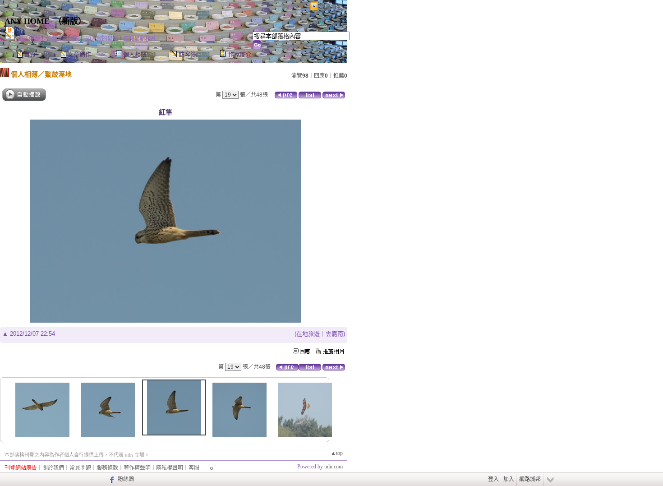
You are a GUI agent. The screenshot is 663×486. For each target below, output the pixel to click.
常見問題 (80, 468)
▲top (337, 453)
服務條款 (107, 468)
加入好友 (29, 39)
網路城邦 (331, 6)
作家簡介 (240, 54)
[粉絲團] (110, 479)
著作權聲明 (137, 468)
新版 (70, 21)
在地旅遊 (308, 333)
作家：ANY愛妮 (37, 31)
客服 (194, 468)
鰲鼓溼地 (58, 74)
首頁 (30, 54)
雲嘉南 (334, 333)
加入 (508, 479)
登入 (493, 479)
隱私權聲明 (169, 468)
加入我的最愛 (102, 39)
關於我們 (53, 468)
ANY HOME (27, 21)
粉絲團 (126, 479)
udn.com (333, 466)
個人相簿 (135, 54)
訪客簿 (187, 54)
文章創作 (79, 54)
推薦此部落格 (62, 39)
